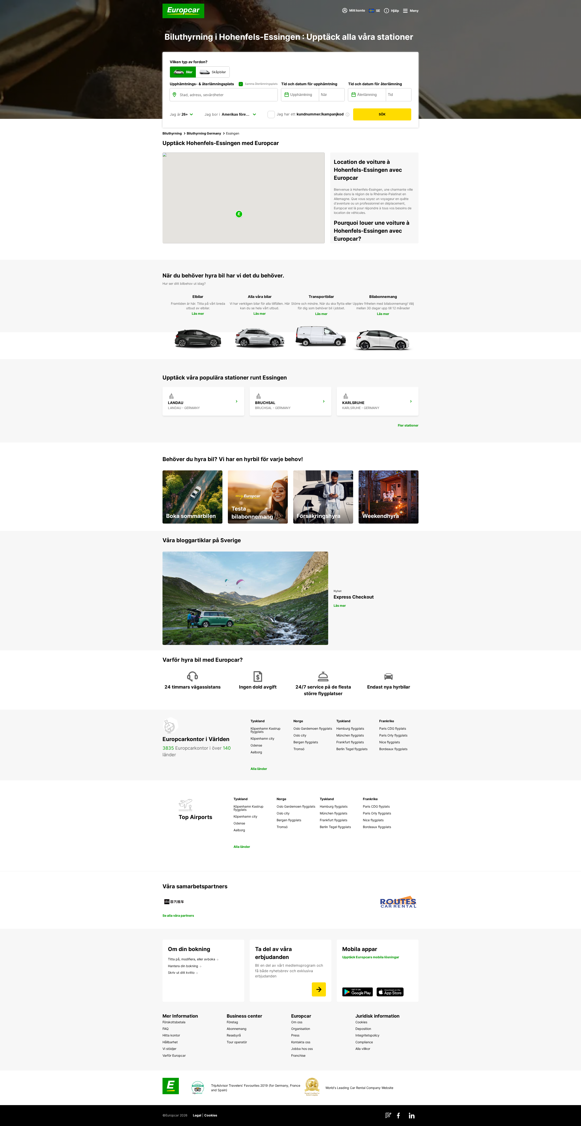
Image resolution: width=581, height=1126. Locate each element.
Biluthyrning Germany (204, 133)
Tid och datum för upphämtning (309, 84)
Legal (197, 1115)
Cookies (210, 1115)
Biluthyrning (172, 133)
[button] (239, 214)
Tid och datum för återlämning (375, 84)
